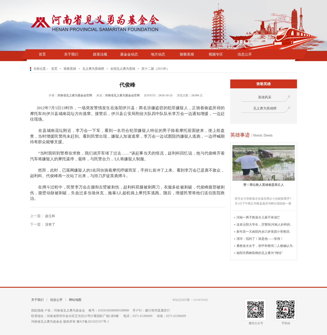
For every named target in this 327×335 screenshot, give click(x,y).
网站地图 (75, 299)
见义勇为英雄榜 (93, 68)
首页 (42, 54)
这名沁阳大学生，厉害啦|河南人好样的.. (264, 224)
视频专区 (216, 54)
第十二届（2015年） (155, 68)
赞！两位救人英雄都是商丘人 (263, 184)
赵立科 (49, 216)
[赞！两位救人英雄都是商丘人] (263, 179)
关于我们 (71, 54)
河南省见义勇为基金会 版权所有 (54, 321)
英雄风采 (264, 97)
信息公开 (245, 54)
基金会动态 (129, 54)
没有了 (49, 224)
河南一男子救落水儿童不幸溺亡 (258, 217)
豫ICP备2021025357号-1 (93, 321)
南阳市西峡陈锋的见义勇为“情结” (259, 253)
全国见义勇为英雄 (122, 68)
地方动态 (158, 54)
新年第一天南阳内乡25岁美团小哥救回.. (263, 231)
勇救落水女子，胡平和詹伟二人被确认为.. (265, 246)
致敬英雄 (187, 54)
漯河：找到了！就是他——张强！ (259, 238)
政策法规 (100, 54)
